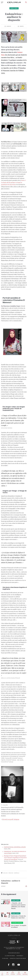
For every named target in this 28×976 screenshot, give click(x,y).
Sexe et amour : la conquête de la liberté (18, 926)
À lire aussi (5, 958)
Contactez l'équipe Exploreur (18, 958)
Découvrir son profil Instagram (10, 819)
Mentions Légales (14, 969)
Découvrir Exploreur (14, 952)
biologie (5, 872)
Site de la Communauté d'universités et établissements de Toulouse (14, 948)
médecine (10, 872)
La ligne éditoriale (10, 955)
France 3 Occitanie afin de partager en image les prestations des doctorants (13, 182)
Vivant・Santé (14, 8)
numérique (16, 872)
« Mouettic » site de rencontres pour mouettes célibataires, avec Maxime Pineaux (18, 905)
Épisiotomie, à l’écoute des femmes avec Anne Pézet (18, 917)
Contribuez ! (20, 955)
